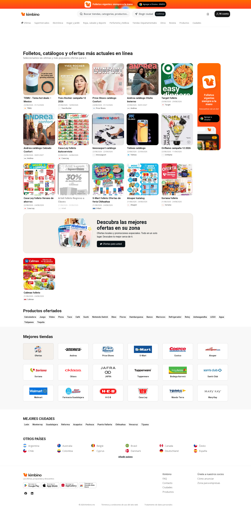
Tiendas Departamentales (144, 22)
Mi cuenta (224, 14)
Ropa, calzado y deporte (94, 22)
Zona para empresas (208, 483)
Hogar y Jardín (73, 22)
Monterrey (38, 424)
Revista (172, 22)
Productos (184, 22)
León (26, 424)
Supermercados (41, 22)
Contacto (167, 483)
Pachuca (90, 424)
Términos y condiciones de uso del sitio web (119, 504)
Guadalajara (52, 424)
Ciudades (197, 22)
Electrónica (58, 22)
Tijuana (145, 424)
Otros (163, 22)
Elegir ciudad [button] (146, 14)
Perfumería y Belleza (119, 22)
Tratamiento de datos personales (158, 504)
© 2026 (87, 504)
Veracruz (133, 424)
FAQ (165, 478)
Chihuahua (120, 424)
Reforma (65, 424)
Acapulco (77, 424)
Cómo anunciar (205, 478)
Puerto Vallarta (104, 424)
